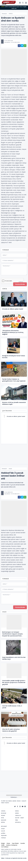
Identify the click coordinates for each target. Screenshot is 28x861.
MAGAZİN (3, 820)
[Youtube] (22, 806)
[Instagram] (20, 806)
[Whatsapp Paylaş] (25, 45)
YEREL (16, 820)
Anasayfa (4, 13)
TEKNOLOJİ (18, 815)
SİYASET (3, 815)
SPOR (2, 818)
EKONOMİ (3, 813)
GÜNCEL (11, 13)
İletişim (3, 843)
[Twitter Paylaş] (22, 45)
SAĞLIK (17, 813)
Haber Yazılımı (5, 802)
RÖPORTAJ (18, 822)
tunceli (3, 831)
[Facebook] (17, 806)
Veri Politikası (4, 847)
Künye (8, 843)
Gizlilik (2, 845)
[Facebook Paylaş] (19, 45)
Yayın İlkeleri (15, 843)
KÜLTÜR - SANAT (19, 818)
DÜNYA (17, 811)
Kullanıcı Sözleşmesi (11, 845)
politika (3, 833)
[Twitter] (15, 806)
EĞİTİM (3, 822)
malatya (3, 837)
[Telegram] (25, 806)
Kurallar (23, 843)
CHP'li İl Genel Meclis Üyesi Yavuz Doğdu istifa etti (14, 7)
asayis (10, 468)
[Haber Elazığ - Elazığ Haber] (8, 2)
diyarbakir (4, 835)
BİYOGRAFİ (4, 826)
